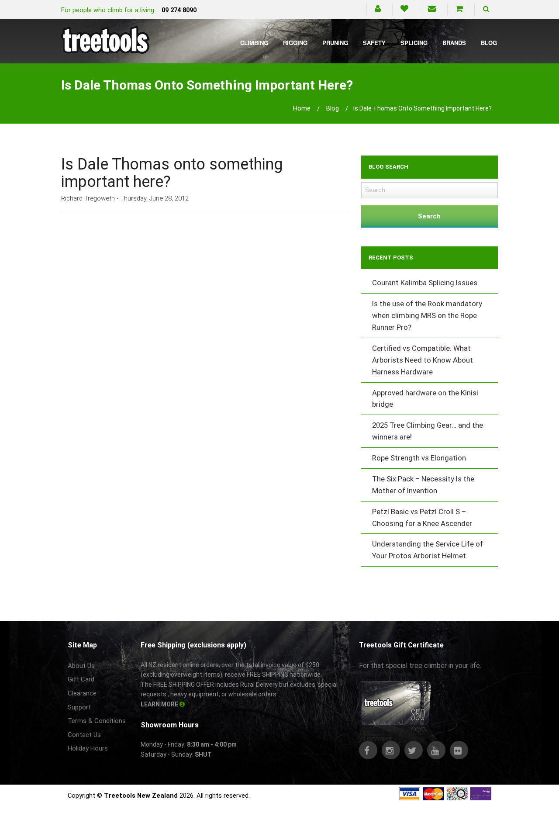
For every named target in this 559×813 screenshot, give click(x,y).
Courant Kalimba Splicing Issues (424, 282)
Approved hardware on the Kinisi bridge (425, 398)
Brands (454, 42)
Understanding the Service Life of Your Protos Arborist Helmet (427, 550)
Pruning (335, 42)
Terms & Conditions (97, 721)
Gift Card (81, 679)
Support (79, 707)
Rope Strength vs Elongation (419, 457)
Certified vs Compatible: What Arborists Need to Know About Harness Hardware (422, 360)
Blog (489, 42)
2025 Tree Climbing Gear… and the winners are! (427, 431)
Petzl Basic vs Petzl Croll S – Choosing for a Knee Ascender (422, 517)
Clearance (82, 693)
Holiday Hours (88, 748)
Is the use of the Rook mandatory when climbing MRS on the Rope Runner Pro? (427, 315)
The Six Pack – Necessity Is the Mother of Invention (423, 484)
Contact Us (84, 735)
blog (332, 108)
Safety (374, 42)
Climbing (254, 42)
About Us (81, 666)
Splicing (414, 42)
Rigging (295, 42)
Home (302, 108)
